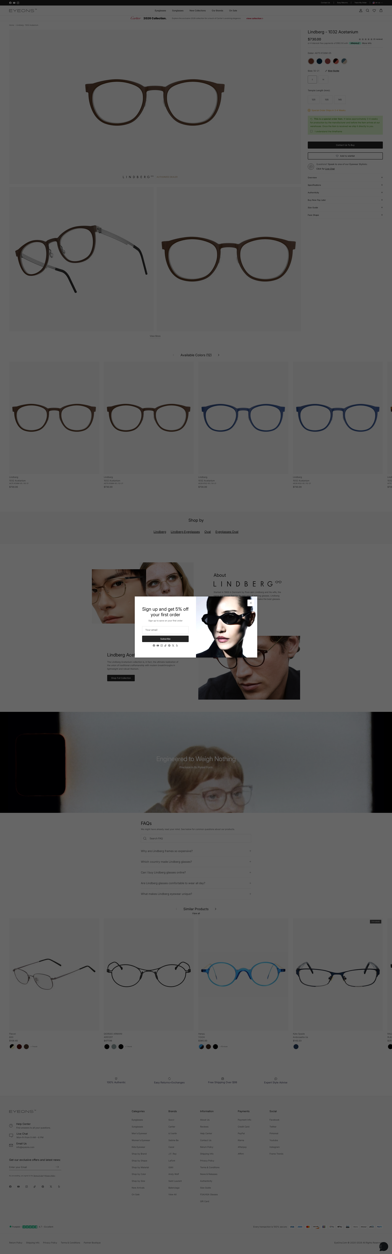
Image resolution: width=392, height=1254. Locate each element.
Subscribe (165, 638)
